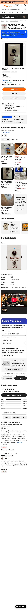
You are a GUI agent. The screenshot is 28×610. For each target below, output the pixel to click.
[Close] (25, 31)
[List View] (5, 135)
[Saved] (21, 5)
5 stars (3, 399)
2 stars (3, 406)
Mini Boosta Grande (13, 225)
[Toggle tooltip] (7, 39)
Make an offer (14, 98)
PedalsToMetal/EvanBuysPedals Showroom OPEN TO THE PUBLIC (9, 106)
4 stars (3, 401)
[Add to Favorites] (24, 27)
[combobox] (12, 334)
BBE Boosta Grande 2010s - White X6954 (13, 69)
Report (4, 447)
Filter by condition (7, 340)
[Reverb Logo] (8, 6)
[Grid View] (2, 135)
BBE (12, 277)
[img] (19, 106)
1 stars (3, 408)
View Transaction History (14, 369)
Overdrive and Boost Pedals (18, 287)
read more (19, 442)
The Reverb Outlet (6, 12)
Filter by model (6, 330)
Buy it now (13, 89)
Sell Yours (20, 378)
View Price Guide (7, 378)
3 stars (3, 403)
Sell (17, 5)
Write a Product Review (14, 395)
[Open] (24, 333)
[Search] (25, 9)
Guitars (14, 12)
